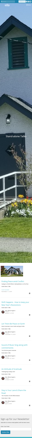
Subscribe (5, 432)
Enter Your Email (5, 426)
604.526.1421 (22, 1)
